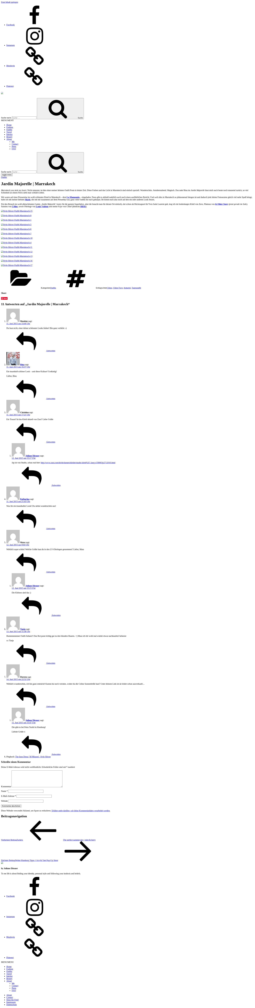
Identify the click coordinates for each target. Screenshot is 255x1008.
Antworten (50, 351)
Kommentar (6, 786)
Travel (9, 132)
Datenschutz (11, 1004)
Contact (15, 144)
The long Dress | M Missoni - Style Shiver (33, 757)
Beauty (9, 137)
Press (14, 146)
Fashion (9, 127)
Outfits (9, 130)
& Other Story (221, 204)
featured (127, 288)
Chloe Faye (118, 288)
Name (4, 791)
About (9, 139)
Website (4, 801)
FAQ (14, 149)
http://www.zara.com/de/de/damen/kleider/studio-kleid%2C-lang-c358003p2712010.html (78, 463)
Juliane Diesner (32, 456)
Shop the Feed (12, 1000)
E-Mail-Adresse (8, 796)
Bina (22, 364)
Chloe (109, 288)
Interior (9, 134)
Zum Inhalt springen (9, 2)
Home (9, 125)
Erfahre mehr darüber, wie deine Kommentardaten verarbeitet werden (81, 811)
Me (13, 142)
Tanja (23, 629)
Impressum (11, 1002)
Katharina (24, 499)
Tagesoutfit (136, 288)
